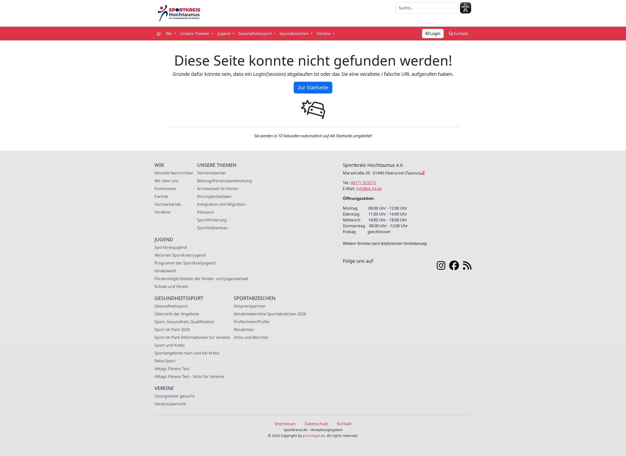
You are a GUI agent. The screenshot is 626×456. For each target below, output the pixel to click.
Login (434, 33)
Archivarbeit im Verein (217, 188)
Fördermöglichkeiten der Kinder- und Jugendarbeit (201, 278)
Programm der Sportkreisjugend (185, 263)
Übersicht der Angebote (177, 314)
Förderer (163, 212)
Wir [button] (169, 33)
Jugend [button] (224, 33)
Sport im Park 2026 (172, 329)
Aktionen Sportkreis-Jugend (180, 255)
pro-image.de (314, 435)
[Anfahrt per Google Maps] (423, 173)
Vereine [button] (324, 33)
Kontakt (460, 33)
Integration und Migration (221, 204)
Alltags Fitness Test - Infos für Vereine (189, 376)
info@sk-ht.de (369, 188)
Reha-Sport (165, 361)
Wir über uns (167, 180)
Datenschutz (316, 423)
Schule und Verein (171, 286)
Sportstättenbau (212, 227)
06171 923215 (363, 182)
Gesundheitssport (171, 306)
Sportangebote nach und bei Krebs (187, 353)
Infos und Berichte (251, 337)
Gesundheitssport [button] (255, 33)
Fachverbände (168, 204)
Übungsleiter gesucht (175, 396)
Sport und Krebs (170, 345)
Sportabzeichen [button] (294, 33)
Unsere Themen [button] (195, 33)
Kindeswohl (165, 271)
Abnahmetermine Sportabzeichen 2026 (270, 314)
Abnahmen (244, 329)
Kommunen (165, 188)
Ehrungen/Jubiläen (214, 196)
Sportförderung (212, 220)
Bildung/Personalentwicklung (224, 180)
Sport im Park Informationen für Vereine (192, 337)
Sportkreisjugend (171, 247)
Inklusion (205, 212)
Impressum (285, 423)
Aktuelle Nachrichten (174, 173)
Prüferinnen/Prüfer (252, 321)
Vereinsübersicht (170, 404)
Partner (162, 196)
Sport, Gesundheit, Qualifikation (184, 321)
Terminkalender (211, 173)
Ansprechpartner (250, 306)
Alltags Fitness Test (172, 368)
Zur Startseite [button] (313, 87)
